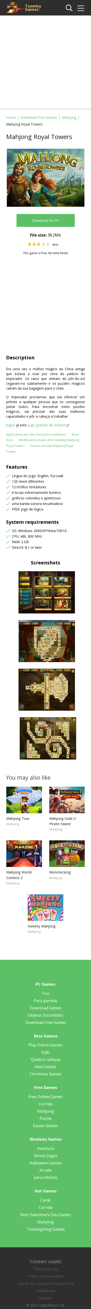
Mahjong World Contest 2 (19, 875)
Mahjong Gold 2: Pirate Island (62, 821)
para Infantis (45, 1177)
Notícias (45, 1298)
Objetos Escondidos (45, 1015)
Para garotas (46, 1000)
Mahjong (69, 117)
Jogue (10, 425)
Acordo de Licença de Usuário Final (45, 1283)
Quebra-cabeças (45, 1059)
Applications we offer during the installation (36, 434)
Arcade (45, 1170)
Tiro (46, 993)
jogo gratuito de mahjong (48, 425)
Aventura (45, 1148)
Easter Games (45, 1125)
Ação (45, 1052)
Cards (45, 1200)
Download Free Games (39, 117)
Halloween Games (45, 1163)
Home (11, 117)
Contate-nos (45, 1290)
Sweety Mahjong (42, 926)
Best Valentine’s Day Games (45, 1214)
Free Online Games (45, 1096)
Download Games (45, 1008)
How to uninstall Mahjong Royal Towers (39, 449)
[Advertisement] (45, 63)
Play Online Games (45, 1045)
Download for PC (45, 220)
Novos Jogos (45, 1155)
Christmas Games (45, 1074)
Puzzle (45, 1118)
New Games (45, 1066)
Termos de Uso (45, 1269)
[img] (80, 8)
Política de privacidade (45, 1276)
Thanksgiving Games (45, 1229)
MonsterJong (60, 872)
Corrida (45, 1104)
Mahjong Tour (18, 818)
